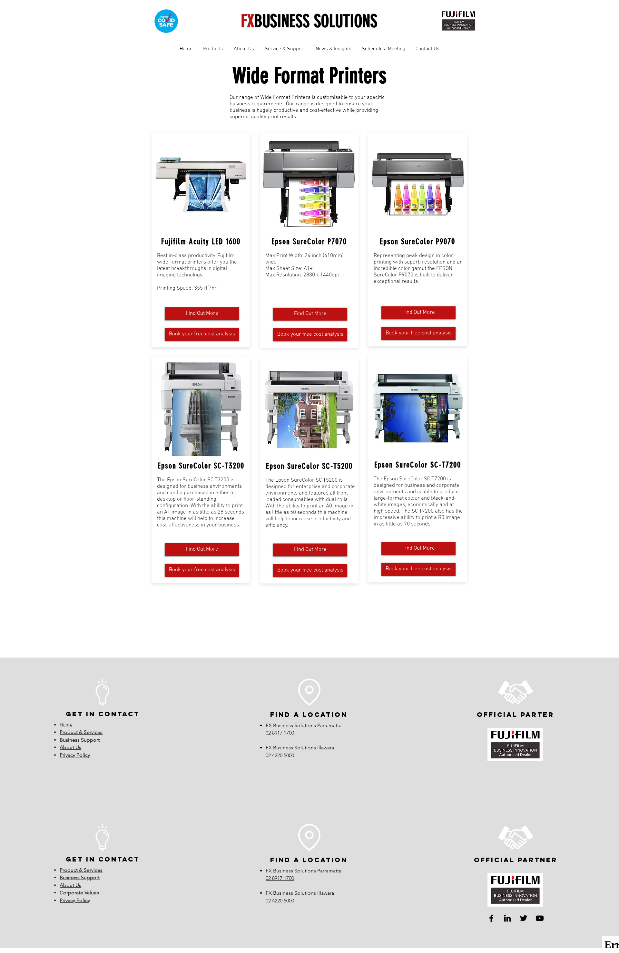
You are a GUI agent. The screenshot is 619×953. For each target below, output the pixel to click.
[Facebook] (491, 918)
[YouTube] (540, 918)
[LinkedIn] (507, 918)
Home (66, 725)
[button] (243, 49)
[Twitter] (523, 918)
